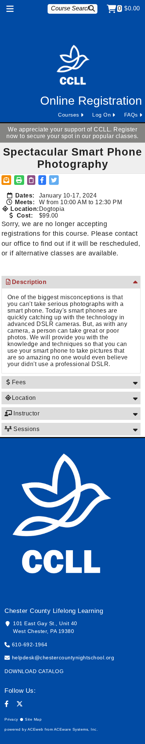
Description (29, 282)
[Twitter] (19, 704)
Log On (101, 115)
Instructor (26, 413)
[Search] (93, 8)
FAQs (131, 115)
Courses (68, 115)
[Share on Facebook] (42, 180)
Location (24, 398)
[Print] (19, 180)
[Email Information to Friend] (6, 180)
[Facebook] (6, 704)
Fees (19, 382)
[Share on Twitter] (54, 180)
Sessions (26, 429)
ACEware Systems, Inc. (76, 729)
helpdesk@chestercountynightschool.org (63, 657)
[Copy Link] (31, 180)
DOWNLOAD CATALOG (34, 671)
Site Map (33, 719)
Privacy (11, 719)
